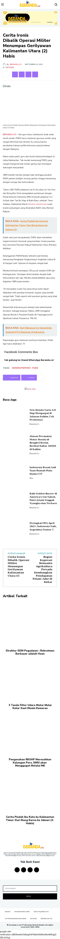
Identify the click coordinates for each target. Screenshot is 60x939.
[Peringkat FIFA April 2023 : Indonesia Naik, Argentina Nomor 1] (15, 528)
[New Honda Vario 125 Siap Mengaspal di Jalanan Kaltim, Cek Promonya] (15, 416)
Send (28, 896)
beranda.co (16, 64)
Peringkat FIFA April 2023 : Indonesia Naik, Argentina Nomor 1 (43, 526)
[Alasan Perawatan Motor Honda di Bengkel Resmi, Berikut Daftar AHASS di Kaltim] (15, 444)
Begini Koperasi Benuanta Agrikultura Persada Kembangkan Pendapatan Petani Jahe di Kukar (42, 569)
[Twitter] (22, 74)
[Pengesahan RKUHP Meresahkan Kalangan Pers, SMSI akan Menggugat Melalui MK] (30, 732)
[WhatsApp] (35, 74)
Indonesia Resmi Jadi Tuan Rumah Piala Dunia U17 (43, 470)
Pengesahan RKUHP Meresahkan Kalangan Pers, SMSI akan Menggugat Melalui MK (30, 762)
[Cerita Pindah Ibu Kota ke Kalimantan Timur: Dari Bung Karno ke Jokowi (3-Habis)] (30, 790)
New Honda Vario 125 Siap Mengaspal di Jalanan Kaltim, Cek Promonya (43, 415)
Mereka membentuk (37, 204)
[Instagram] (23, 869)
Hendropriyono (21, 368)
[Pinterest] (28, 74)
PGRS (35, 368)
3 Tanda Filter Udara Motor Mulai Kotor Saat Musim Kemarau (30, 706)
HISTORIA (10, 67)
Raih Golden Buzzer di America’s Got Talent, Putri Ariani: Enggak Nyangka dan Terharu (43, 498)
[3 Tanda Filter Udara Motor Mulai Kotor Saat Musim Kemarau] (30, 678)
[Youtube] (36, 869)
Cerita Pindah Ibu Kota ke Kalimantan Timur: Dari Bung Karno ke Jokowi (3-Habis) (30, 820)
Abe (31, 478)
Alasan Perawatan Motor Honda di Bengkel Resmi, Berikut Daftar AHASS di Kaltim (43, 442)
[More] (41, 377)
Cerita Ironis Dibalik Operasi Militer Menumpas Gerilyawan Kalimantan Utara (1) (18, 566)
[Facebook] (15, 74)
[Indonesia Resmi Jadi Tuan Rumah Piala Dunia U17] (15, 472)
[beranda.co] (5, 64)
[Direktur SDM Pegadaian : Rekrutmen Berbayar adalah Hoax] (30, 623)
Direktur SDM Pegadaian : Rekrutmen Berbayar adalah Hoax (30, 652)
